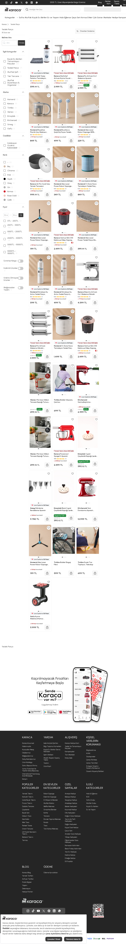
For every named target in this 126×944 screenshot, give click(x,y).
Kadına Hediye (70, 855)
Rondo (46, 822)
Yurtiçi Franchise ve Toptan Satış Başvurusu (30, 770)
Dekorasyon (26, 889)
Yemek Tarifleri (27, 876)
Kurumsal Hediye (71, 810)
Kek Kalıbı (25, 819)
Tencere (46, 816)
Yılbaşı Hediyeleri (71, 837)
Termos (25, 840)
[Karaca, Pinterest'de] (49, 911)
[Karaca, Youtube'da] (38, 911)
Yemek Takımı (27, 794)
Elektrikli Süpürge (50, 797)
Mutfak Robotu (49, 803)
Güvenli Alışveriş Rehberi (95, 771)
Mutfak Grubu (91, 803)
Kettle (46, 813)
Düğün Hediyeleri (71, 824)
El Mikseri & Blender (51, 800)
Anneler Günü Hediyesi (73, 834)
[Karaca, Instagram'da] (28, 911)
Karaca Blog (26, 873)
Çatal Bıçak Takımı (29, 800)
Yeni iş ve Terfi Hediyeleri (70, 820)
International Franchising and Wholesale (31, 775)
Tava (45, 826)
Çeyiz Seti (68, 831)
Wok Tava (25, 822)
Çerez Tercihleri (92, 763)
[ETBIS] (94, 911)
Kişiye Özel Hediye (71, 828)
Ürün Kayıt (47, 766)
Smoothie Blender (50, 810)
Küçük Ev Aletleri (92, 806)
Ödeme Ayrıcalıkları (51, 873)
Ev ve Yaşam (91, 810)
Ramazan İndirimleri (72, 845)
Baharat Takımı (27, 837)
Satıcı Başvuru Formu (29, 766)
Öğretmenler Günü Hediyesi (71, 841)
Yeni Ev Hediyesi (71, 852)
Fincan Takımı (27, 803)
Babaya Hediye (70, 797)
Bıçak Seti (25, 813)
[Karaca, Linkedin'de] (54, 911)
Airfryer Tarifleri (28, 879)
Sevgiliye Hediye (71, 800)
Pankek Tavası (27, 826)
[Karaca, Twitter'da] (44, 911)
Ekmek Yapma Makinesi (52, 819)
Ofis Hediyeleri (70, 813)
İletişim (24, 779)
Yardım (46, 763)
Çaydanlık (25, 810)
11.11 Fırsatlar (69, 861)
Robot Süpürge (49, 794)
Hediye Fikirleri (27, 892)
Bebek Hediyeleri (71, 806)
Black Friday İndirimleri (73, 849)
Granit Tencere (27, 829)
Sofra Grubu (90, 800)
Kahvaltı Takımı (27, 797)
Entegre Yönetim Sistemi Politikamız (93, 767)
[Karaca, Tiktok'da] (33, 911)
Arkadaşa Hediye (71, 803)
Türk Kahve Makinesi (51, 829)
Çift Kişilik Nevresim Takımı (29, 833)
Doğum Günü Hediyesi (72, 816)
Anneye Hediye (70, 794)
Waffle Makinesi (49, 806)
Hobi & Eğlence (91, 794)
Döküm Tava (26, 816)
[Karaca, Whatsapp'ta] (59, 911)
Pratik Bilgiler (27, 882)
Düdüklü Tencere (28, 806)
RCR (87, 797)
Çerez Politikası (91, 760)
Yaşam (24, 885)
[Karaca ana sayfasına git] (32, 900)
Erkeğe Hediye (70, 858)
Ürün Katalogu (27, 762)
